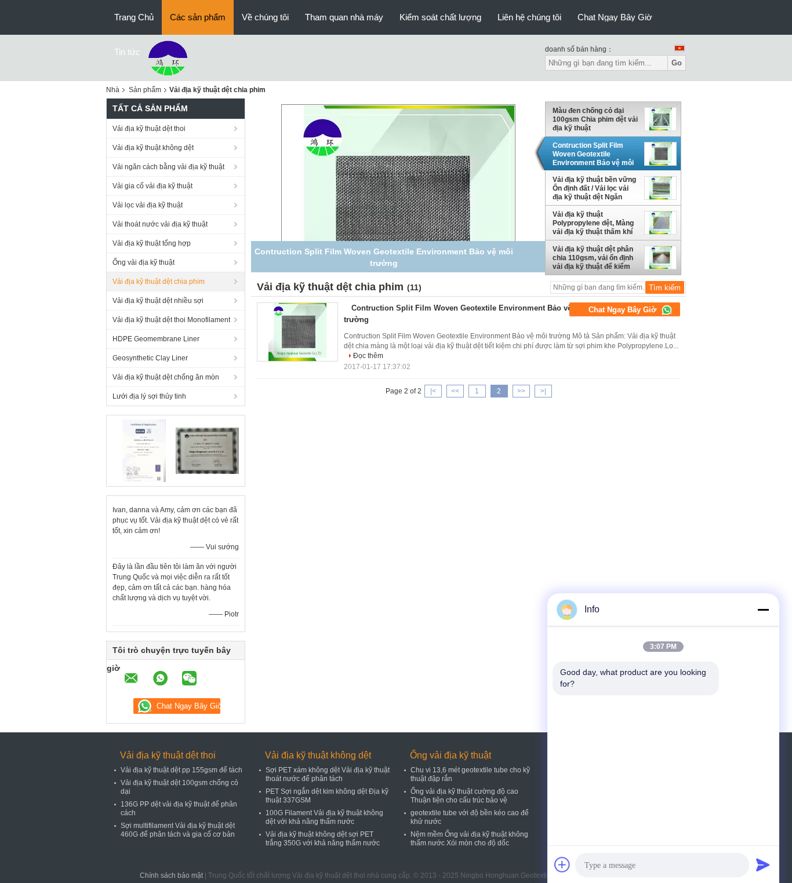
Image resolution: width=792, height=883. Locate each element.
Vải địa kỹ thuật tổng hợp (151, 243)
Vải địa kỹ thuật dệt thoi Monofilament (171, 320)
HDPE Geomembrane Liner (155, 339)
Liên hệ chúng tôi (529, 17)
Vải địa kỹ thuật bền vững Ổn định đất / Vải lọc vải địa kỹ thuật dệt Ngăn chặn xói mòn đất (594, 188)
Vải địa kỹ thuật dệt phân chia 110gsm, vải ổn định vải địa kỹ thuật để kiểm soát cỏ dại (593, 258)
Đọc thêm (368, 356)
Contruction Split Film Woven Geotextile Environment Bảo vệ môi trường (593, 154)
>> (521, 391)
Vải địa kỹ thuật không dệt (153, 148)
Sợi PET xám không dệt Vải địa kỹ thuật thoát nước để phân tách (328, 774)
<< (455, 391)
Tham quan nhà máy (344, 17)
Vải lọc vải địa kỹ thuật (147, 205)
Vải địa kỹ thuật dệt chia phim (158, 282)
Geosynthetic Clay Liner (150, 358)
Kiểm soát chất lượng (440, 17)
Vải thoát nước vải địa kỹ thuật (160, 224)
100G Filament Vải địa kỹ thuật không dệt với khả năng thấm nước (324, 817)
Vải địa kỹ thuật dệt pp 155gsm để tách (181, 770)
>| (543, 391)
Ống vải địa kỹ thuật (143, 262)
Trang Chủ (134, 17)
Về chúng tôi (265, 17)
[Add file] (562, 864)
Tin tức (127, 52)
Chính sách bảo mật (171, 875)
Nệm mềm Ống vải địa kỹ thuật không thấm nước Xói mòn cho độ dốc (469, 838)
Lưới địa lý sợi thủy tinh (149, 396)
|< (433, 391)
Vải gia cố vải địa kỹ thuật (152, 186)
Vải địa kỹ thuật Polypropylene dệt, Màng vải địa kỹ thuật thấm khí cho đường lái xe (593, 223)
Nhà (112, 90)
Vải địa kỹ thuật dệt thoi (149, 129)
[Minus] (763, 609)
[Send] (763, 864)
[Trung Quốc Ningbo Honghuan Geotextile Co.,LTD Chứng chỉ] (144, 450)
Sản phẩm (145, 90)
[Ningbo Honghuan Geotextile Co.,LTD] (167, 57)
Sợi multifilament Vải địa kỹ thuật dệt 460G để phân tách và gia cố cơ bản (178, 830)
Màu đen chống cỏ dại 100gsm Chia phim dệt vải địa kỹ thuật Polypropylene (595, 119)
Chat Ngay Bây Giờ (614, 17)
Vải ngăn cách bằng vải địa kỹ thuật (168, 167)
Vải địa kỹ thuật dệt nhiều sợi (158, 301)
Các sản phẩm (198, 17)
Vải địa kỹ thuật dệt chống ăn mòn (165, 377)
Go (676, 63)
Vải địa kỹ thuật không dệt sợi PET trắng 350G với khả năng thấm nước (323, 838)
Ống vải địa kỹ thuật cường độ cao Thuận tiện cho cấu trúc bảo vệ (464, 795)
